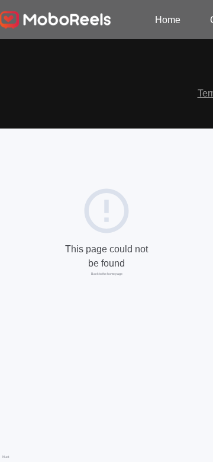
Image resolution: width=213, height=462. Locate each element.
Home (167, 20)
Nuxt (5, 456)
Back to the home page (106, 273)
